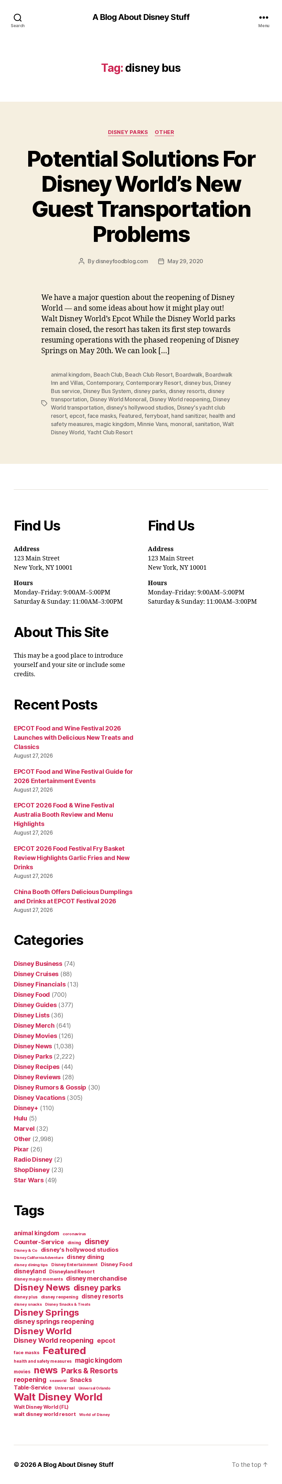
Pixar (21, 1149)
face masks (101, 415)
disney (97, 1241)
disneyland (30, 1271)
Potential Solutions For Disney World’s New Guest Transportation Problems (141, 196)
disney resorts (187, 391)
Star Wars (29, 1180)
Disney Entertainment (74, 1264)
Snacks (80, 1379)
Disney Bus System (107, 391)
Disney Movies (35, 1035)
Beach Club (108, 374)
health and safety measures (43, 1361)
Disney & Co (25, 1250)
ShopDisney (32, 1169)
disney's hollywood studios (140, 407)
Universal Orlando (94, 1388)
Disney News (33, 1046)
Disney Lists (32, 1015)
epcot (77, 415)
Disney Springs (46, 1312)
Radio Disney (33, 1159)
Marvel (24, 1128)
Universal (65, 1388)
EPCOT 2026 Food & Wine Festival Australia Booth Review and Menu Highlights (64, 814)
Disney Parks (128, 132)
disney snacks (28, 1304)
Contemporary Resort (153, 382)
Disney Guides (35, 1004)
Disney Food (32, 994)
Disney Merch (34, 1025)
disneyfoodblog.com (122, 261)
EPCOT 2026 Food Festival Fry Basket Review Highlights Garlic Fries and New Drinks (72, 858)
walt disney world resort (45, 1414)
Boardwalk (189, 374)
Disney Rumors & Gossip (50, 1087)
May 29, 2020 (185, 261)
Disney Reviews (37, 1077)
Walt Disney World (58, 1397)
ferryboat (156, 415)
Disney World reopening (180, 399)
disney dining (85, 1256)
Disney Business (38, 963)
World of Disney (94, 1414)
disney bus (197, 382)
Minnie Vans (152, 424)
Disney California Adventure (39, 1258)
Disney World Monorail (118, 399)
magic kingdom (115, 424)
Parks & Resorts (89, 1370)
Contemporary (104, 382)
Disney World (43, 1331)
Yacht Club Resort (109, 432)
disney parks (150, 391)
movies (22, 1371)
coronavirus (74, 1233)
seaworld (58, 1381)
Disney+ (26, 1108)
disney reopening (59, 1296)
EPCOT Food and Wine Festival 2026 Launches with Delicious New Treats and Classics (73, 737)
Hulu (20, 1118)
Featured (130, 415)
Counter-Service (39, 1242)
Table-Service (33, 1387)
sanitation (207, 424)
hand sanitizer (188, 415)
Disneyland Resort (71, 1271)
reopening (30, 1379)
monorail (181, 424)
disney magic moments (38, 1279)
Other (164, 132)
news (46, 1369)
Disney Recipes (36, 1066)
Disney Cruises (36, 974)
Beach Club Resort (148, 374)
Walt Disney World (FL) (41, 1407)
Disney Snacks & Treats (67, 1304)
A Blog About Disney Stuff (141, 17)
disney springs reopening (54, 1322)
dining (74, 1242)
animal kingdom (70, 374)
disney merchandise (96, 1278)
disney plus (25, 1297)
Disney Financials (39, 984)
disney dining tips (31, 1264)
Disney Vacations (39, 1097)
